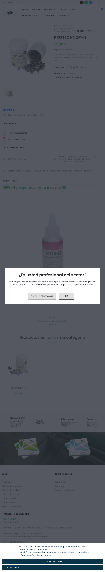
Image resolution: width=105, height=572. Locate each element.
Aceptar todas (54, 561)
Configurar (13, 567)
